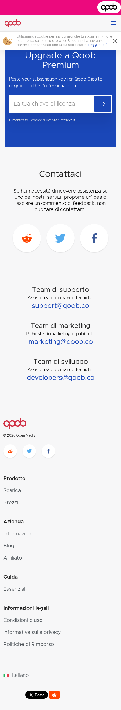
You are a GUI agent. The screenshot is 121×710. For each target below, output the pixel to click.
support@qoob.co (60, 306)
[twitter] (60, 238)
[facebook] (94, 238)
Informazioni (18, 534)
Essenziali (14, 589)
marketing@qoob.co (60, 342)
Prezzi (10, 502)
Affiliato (12, 558)
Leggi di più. (98, 45)
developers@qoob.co (61, 378)
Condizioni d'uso (22, 620)
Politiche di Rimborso (28, 644)
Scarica (12, 490)
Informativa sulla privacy (32, 632)
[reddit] (27, 238)
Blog (8, 546)
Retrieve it (67, 120)
